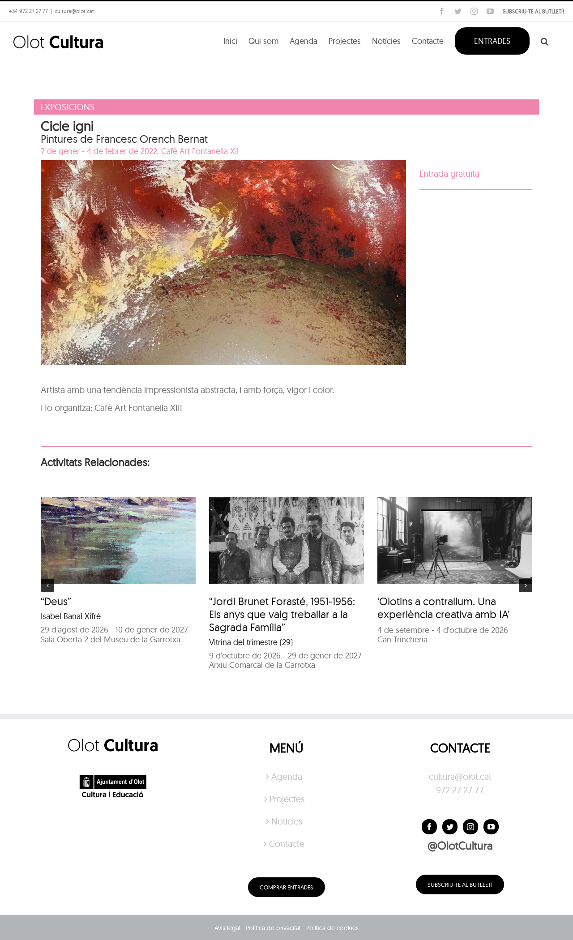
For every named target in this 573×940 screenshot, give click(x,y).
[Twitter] (450, 826)
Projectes (286, 798)
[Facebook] (429, 826)
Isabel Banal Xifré (71, 616)
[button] (544, 40)
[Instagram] (470, 826)
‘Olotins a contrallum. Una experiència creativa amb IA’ (443, 607)
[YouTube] (491, 826)
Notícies (286, 821)
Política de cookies (332, 928)
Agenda (286, 776)
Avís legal (227, 928)
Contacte (286, 843)
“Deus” (56, 601)
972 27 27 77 (460, 789)
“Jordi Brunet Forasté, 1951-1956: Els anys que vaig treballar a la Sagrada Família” (282, 614)
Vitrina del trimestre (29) (251, 642)
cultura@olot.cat (460, 776)
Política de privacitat (273, 928)
